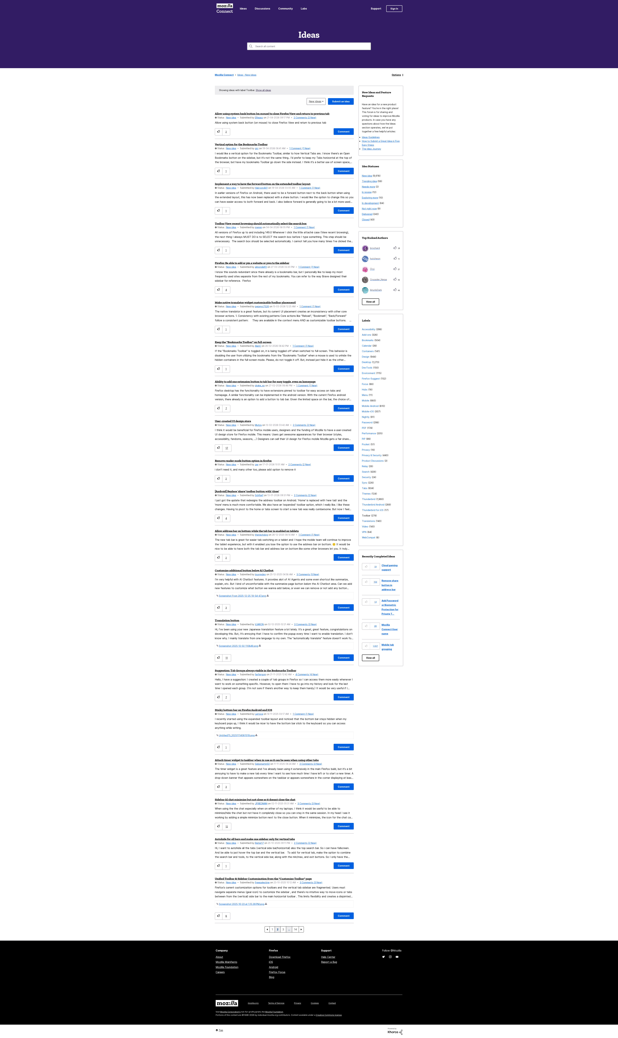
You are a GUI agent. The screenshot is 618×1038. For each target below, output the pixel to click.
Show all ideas (263, 90)
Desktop (366, 362)
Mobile (365, 400)
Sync (364, 482)
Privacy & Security (372, 455)
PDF (364, 428)
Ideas (243, 8)
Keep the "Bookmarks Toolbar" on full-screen (243, 342)
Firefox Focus (277, 972)
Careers (220, 972)
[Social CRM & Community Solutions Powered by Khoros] (395, 1031)
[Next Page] (301, 929)
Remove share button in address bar (390, 585)
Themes (366, 493)
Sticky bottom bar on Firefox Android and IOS (243, 710)
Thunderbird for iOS (373, 510)
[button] (218, 131)
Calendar (367, 345)
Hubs (364, 389)
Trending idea (369, 181)
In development (370, 203)
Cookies (315, 1003)
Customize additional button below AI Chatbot (244, 570)
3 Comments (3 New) (308, 574)
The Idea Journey (371, 148)
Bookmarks (368, 340)
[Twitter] (383, 956)
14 (295, 929)
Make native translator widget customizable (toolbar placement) (255, 302)
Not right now (369, 208)
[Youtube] (397, 956)
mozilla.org (253, 1003)
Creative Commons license (329, 1015)
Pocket (366, 444)
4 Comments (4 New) (306, 674)
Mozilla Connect (225, 8)
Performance (369, 433)
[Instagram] (390, 956)
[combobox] (309, 46)
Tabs (364, 488)
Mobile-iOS (368, 411)
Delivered (367, 214)
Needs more (368, 186)
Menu (365, 395)
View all (370, 301)
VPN (364, 532)
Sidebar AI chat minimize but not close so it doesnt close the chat (255, 799)
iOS (271, 962)
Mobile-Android (370, 406)
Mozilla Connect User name (390, 629)
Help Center (328, 957)
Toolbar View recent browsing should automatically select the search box (261, 223)
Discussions (262, 8)
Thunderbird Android (373, 504)
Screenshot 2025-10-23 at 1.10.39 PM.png (241, 904)
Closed (366, 219)
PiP (363, 438)
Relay (365, 466)
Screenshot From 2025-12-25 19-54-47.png (242, 595)
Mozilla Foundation (227, 967)
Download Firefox (279, 957)
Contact (332, 1003)
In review (367, 192)
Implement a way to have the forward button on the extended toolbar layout (262, 184)
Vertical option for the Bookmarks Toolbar (241, 144)
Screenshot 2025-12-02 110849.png (238, 646)
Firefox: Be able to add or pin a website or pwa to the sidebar (252, 263)
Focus (365, 384)
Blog (271, 977)
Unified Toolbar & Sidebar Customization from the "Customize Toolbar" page (263, 878)
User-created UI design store (233, 421)
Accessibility (368, 329)
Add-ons (366, 334)
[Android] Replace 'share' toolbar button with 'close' (247, 491)
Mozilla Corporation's (230, 1012)
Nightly (366, 417)
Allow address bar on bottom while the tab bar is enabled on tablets (257, 531)
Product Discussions (373, 460)
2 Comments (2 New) (305, 117)
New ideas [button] (315, 101)
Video (365, 526)
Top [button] (221, 1030)
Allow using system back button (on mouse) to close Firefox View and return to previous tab (272, 113)
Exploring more (370, 197)
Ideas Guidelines (371, 137)
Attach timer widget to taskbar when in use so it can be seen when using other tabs (267, 760)
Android (273, 967)
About (219, 957)
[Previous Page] (267, 929)
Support (376, 8)
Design (365, 356)
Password (367, 422)
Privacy (366, 449)
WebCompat (368, 537)
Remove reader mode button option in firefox (243, 460)
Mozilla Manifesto (226, 962)
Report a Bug (329, 962)
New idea (231, 117)
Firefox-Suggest (371, 378)
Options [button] (396, 74)
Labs (304, 8)
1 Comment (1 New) (299, 148)
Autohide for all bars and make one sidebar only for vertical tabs (255, 839)
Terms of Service (276, 1003)
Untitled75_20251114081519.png (237, 735)
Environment (368, 373)
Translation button (227, 620)
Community (285, 8)
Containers (368, 351)
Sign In (394, 8)
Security (366, 477)
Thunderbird (368, 499)
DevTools (367, 367)
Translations (368, 521)
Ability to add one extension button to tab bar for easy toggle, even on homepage (265, 381)
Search (366, 471)
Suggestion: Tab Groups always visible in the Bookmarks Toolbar (255, 670)
